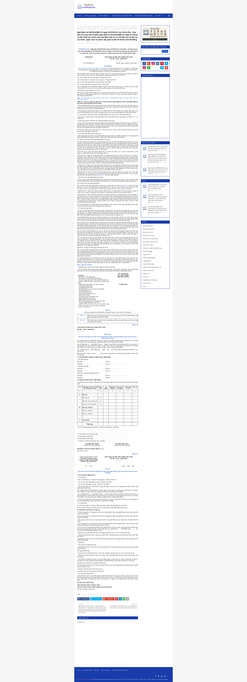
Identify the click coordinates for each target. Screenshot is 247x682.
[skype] (162, 67)
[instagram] (153, 63)
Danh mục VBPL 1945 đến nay (152, 248)
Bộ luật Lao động (148, 235)
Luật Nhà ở (146, 254)
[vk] (157, 63)
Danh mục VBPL (148, 245)
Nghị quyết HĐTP (148, 270)
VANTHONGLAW (84, 49)
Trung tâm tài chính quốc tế (120, 670)
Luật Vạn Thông (87, 670)
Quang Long (82, 43)
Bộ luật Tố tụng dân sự (150, 242)
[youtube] (166, 67)
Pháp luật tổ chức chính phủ (92, 26)
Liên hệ (96, 670)
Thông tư (146, 277)
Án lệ (145, 286)
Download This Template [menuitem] (88, 20)
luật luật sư (147, 283)
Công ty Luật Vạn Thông (84, 679)
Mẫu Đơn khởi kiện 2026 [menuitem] (143, 16)
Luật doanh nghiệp (149, 257)
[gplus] (148, 63)
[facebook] (144, 63)
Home (79, 670)
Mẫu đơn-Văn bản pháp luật (152, 267)
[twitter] (166, 63)
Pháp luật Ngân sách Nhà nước (97, 594)
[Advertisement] (135, 6)
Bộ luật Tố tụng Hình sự (150, 238)
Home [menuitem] (79, 16)
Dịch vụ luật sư (105, 670)
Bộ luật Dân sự (148, 226)
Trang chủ (80, 26)
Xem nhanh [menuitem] (103, 16)
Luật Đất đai (147, 261)
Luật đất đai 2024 (148, 264)
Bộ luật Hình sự (148, 232)
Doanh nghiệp (147, 251)
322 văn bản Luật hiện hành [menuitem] (122, 16)
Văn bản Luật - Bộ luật (150, 280)
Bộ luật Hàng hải (148, 229)
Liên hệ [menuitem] (158, 16)
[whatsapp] (148, 67)
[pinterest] (162, 63)
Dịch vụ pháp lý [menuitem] (90, 16)
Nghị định (84, 594)
